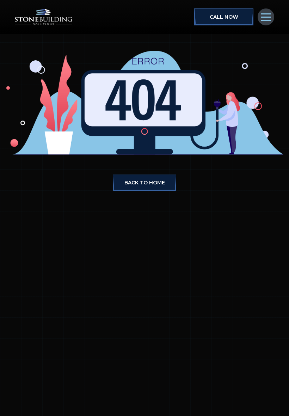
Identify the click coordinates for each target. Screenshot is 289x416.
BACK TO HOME (144, 182)
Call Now (224, 17)
